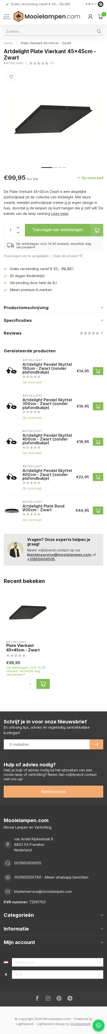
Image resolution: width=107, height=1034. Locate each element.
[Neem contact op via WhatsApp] (99, 1026)
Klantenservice (53, 791)
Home (8, 43)
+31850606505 (41, 559)
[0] (100, 16)
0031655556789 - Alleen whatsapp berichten (51, 877)
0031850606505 (27, 863)
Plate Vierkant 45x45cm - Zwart (46, 43)
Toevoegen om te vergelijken (26, 256)
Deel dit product (66, 256)
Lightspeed (24, 1024)
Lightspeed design (51, 1024)
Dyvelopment (81, 1024)
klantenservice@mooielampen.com (59, 554)
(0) (52, 63)
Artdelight (14, 63)
